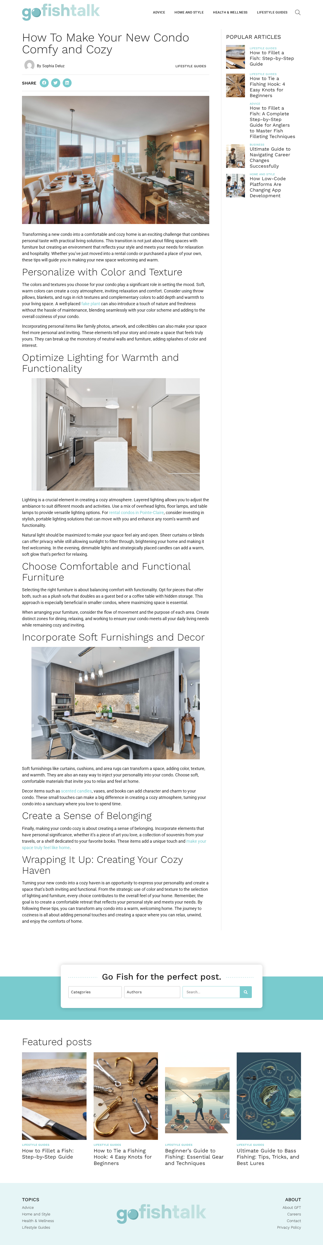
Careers (294, 1214)
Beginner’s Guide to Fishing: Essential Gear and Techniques (194, 1157)
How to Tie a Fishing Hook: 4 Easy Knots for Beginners (267, 87)
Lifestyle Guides (272, 12)
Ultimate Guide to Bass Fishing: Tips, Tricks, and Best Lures (268, 1157)
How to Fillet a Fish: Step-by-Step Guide (272, 58)
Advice (159, 12)
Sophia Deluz (53, 66)
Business (257, 144)
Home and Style (189, 12)
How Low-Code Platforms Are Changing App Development (268, 187)
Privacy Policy (289, 1227)
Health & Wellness (230, 12)
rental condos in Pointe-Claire (136, 512)
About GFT (292, 1207)
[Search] (246, 992)
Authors (134, 992)
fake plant (91, 303)
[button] (44, 82)
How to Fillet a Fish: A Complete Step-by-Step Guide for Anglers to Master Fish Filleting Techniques (272, 122)
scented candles (76, 790)
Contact (294, 1220)
